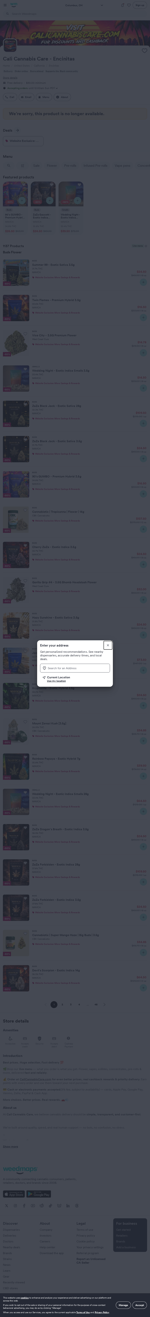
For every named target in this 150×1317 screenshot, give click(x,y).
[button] (76, 679)
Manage (123, 1305)
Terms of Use (83, 1312)
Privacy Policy (102, 1312)
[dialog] (75, 1305)
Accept (139, 1305)
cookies (25, 1297)
